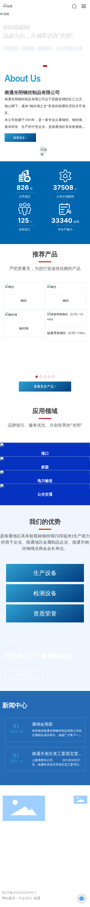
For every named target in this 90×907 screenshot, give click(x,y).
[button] (45, 66)
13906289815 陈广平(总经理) (36, 838)
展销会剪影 (42, 724)
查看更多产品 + (45, 386)
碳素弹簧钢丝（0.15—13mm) (65, 335)
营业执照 (21, 887)
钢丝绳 (23, 328)
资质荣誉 (45, 613)
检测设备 (45, 593)
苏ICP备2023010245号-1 (19, 892)
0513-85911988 (39, 832)
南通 (37, 898)
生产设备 (45, 572)
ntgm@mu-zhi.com (29, 856)
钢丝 (24, 301)
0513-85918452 (56, 844)
